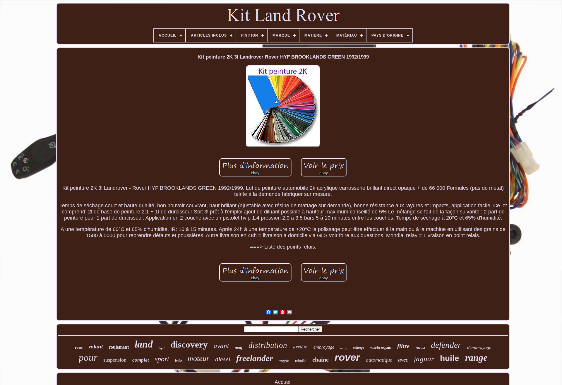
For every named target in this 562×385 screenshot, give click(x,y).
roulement (119, 347)
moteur (198, 358)
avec (403, 360)
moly (343, 348)
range (476, 357)
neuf (239, 347)
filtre (403, 346)
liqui (162, 348)
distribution (268, 345)
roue (79, 347)
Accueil (283, 382)
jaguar (424, 359)
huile (449, 358)
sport (162, 359)
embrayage (323, 347)
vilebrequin (380, 347)
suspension (114, 360)
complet (140, 360)
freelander (254, 358)
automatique (379, 360)
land (144, 344)
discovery (189, 344)
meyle (284, 360)
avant (221, 346)
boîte (178, 361)
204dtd (420, 348)
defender (446, 345)
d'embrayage (479, 347)
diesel (222, 359)
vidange (358, 347)
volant (95, 346)
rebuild (300, 360)
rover (347, 357)
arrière (300, 346)
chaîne (320, 359)
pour (88, 357)
